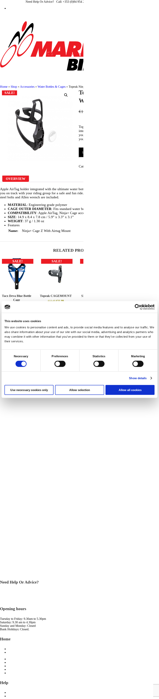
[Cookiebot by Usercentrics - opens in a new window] (138, 307)
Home (4, 86)
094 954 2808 (8, 592)
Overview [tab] (15, 179)
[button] (65, 95)
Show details (138, 378)
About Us (14, 659)
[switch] (60, 364)
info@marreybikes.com (14, 599)
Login (80, 8)
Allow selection (79, 389)
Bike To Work (16, 648)
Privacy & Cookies (19, 673)
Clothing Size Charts (20, 652)
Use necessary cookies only (29, 389)
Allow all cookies (130, 389)
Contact (12, 692)
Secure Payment (18, 696)
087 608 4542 (8, 595)
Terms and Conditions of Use (26, 669)
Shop (14, 86)
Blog (11, 662)
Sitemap (13, 666)
